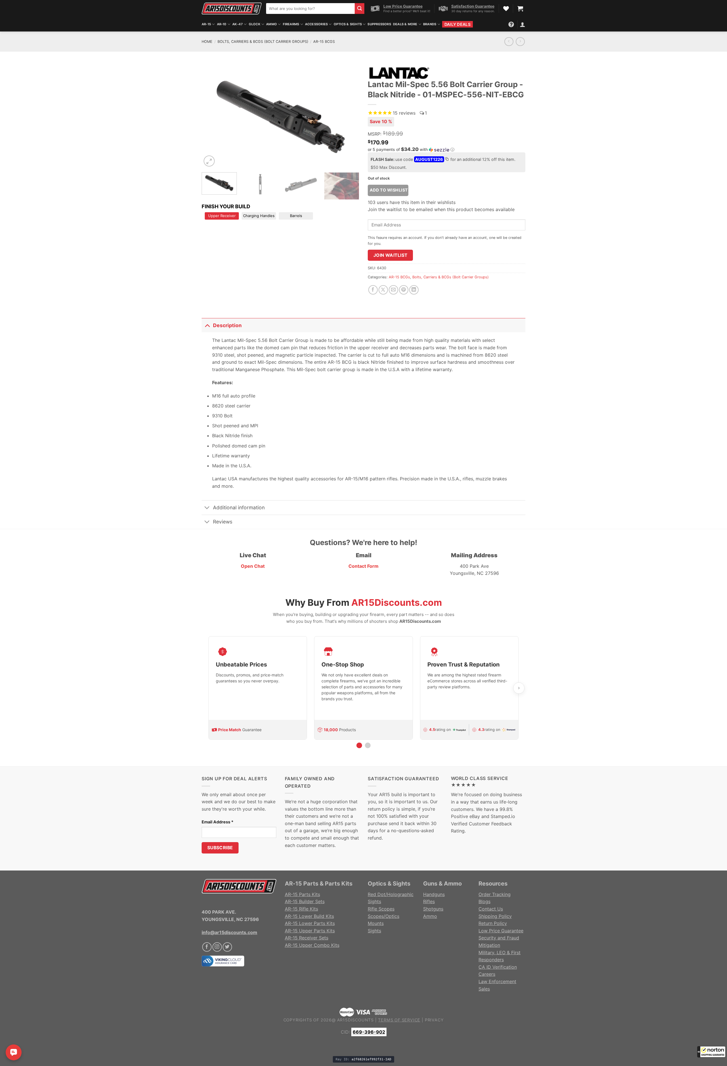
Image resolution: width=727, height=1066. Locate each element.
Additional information (239, 507)
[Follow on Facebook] (207, 947)
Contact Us (491, 909)
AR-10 (222, 24)
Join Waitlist (390, 255)
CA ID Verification (498, 967)
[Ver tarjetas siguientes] (519, 688)
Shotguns (433, 909)
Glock (254, 24)
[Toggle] (207, 325)
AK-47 (237, 24)
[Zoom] (209, 161)
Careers (487, 974)
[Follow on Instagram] (217, 947)
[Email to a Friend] (393, 290)
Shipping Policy (495, 916)
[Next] (349, 115)
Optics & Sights (348, 24)
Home (207, 41)
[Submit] (359, 8)
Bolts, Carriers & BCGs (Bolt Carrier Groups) (263, 41)
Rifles (429, 901)
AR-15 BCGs (324, 41)
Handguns (434, 894)
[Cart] (520, 8)
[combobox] (310, 8)
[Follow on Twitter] (227, 947)
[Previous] (212, 115)
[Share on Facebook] (373, 290)
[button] (711, 1051)
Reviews (222, 522)
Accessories (316, 24)
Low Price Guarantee (501, 930)
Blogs (484, 901)
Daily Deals (457, 24)
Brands (429, 24)
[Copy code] (446, 160)
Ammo (271, 24)
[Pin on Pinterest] (403, 290)
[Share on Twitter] (383, 290)
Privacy (434, 1019)
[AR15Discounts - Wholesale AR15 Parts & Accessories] (232, 8)
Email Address (217, 821)
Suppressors (379, 24)
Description (227, 325)
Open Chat (253, 566)
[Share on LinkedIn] (414, 290)
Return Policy (493, 923)
